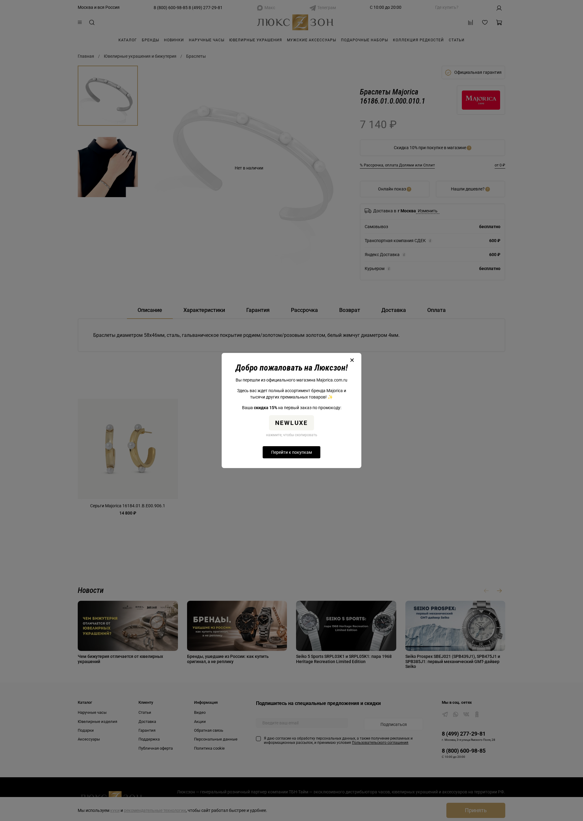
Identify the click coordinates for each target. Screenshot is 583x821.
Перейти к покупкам (291, 452)
